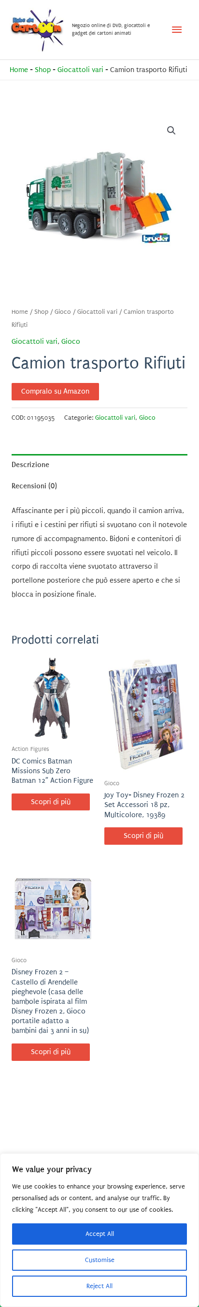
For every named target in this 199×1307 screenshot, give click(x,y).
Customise (99, 1259)
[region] (99, 1230)
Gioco (63, 312)
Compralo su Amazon (55, 391)
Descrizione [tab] (30, 464)
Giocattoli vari (80, 70)
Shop (43, 70)
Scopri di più (51, 802)
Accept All (99, 1233)
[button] (171, 130)
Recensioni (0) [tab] (34, 486)
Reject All (99, 1286)
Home (19, 70)
